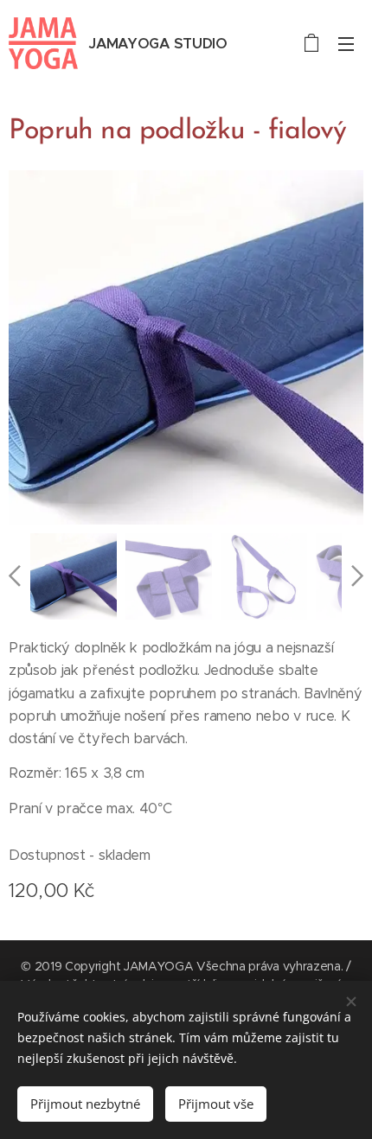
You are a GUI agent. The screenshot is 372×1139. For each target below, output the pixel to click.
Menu (346, 43)
